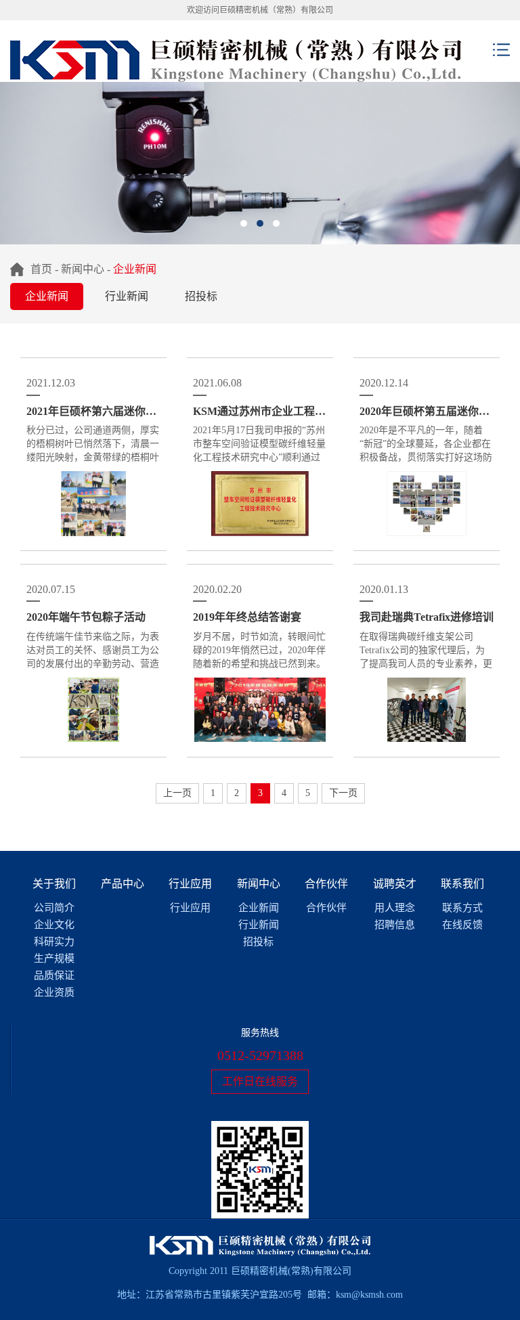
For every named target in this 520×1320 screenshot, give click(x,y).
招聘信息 (394, 924)
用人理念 (394, 907)
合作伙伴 (326, 883)
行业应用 (190, 883)
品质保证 (54, 975)
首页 (41, 269)
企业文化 (54, 924)
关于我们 (54, 883)
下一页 (343, 793)
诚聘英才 (394, 883)
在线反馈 (462, 924)
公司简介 (54, 907)
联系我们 (462, 883)
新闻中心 (82, 269)
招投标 (201, 296)
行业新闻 (126, 296)
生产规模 (54, 958)
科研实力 (54, 941)
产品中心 (122, 883)
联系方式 (462, 907)
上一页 (177, 793)
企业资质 (54, 992)
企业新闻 (46, 296)
